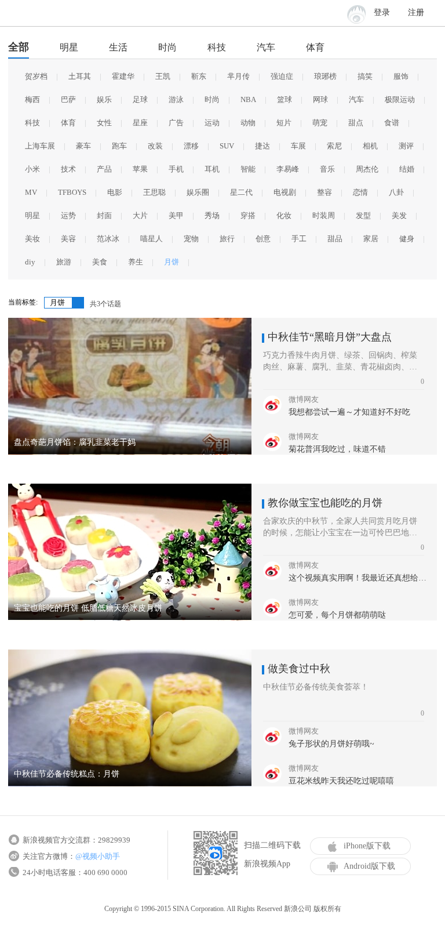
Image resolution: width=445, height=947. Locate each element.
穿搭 (248, 215)
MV (31, 192)
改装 (155, 145)
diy (30, 261)
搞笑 (365, 76)
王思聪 (154, 192)
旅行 (227, 238)
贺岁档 (36, 76)
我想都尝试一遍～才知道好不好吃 (349, 412)
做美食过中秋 (299, 668)
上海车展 (40, 145)
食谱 (391, 122)
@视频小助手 (97, 856)
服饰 (400, 76)
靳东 (198, 76)
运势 (68, 215)
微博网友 (304, 399)
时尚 (167, 47)
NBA (248, 99)
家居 (370, 238)
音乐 (327, 169)
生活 (118, 47)
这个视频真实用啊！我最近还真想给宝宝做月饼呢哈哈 (360, 578)
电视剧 (284, 192)
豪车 (83, 145)
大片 (140, 215)
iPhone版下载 (367, 845)
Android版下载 (369, 866)
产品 (104, 169)
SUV (227, 145)
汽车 (266, 47)
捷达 (262, 145)
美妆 (32, 238)
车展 (298, 145)
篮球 (284, 99)
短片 (283, 122)
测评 (406, 145)
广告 (176, 122)
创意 (263, 238)
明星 (69, 47)
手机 (176, 169)
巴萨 (68, 99)
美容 (68, 238)
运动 (212, 122)
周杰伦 (367, 169)
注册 (416, 12)
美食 (99, 261)
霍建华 (123, 76)
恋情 (360, 192)
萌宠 (319, 122)
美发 (399, 215)
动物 (248, 122)
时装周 (323, 215)
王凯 (162, 76)
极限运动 (400, 99)
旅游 (63, 261)
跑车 (119, 145)
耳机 (212, 169)
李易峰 (287, 169)
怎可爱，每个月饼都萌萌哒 (337, 615)
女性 (104, 122)
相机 (370, 145)
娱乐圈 (198, 192)
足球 (140, 99)
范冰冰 (108, 238)
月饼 (171, 261)
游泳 (176, 99)
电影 (114, 192)
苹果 (140, 169)
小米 (32, 169)
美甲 (176, 215)
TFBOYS (72, 192)
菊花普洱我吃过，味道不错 (337, 449)
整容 (324, 192)
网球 (320, 99)
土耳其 (79, 76)
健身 (406, 238)
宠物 (191, 238)
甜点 (355, 122)
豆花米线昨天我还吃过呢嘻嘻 (341, 781)
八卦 (396, 192)
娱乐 (104, 99)
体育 (315, 47)
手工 (299, 238)
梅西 (32, 99)
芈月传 (238, 76)
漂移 (191, 145)
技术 (68, 169)
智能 (248, 169)
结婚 (406, 169)
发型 (363, 215)
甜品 (334, 238)
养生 (135, 261)
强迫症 (282, 76)
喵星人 (151, 238)
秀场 (212, 215)
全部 (18, 47)
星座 (140, 122)
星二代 (241, 192)
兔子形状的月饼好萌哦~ (331, 743)
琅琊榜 (325, 76)
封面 (104, 215)
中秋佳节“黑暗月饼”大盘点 (330, 337)
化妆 (283, 215)
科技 (216, 47)
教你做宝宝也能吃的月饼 (325, 503)
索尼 (334, 145)
